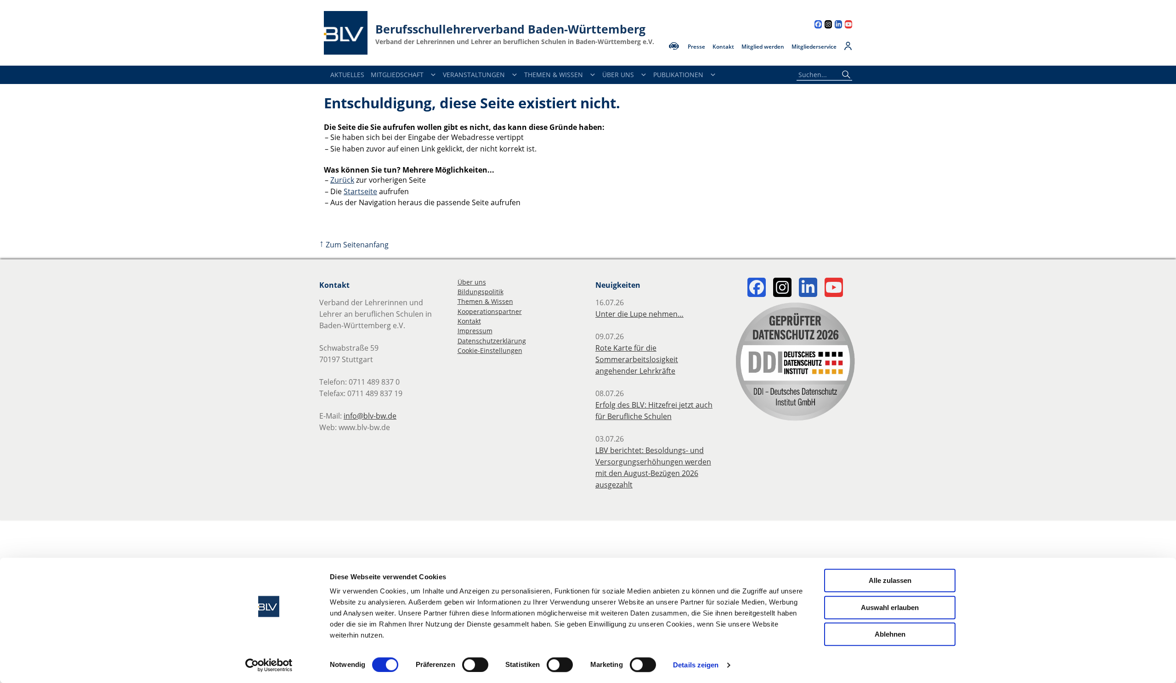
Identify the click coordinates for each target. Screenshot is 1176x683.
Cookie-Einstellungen (490, 350)
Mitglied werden (762, 46)
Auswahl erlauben (890, 607)
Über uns (472, 282)
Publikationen (678, 74)
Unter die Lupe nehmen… (639, 314)
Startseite (360, 191)
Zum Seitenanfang (354, 245)
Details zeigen (695, 665)
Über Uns (618, 74)
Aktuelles (347, 74)
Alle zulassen (890, 580)
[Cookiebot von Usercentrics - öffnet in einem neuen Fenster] (269, 665)
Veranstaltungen (474, 74)
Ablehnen (890, 634)
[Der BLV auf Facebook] (818, 25)
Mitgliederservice (814, 46)
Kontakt (723, 46)
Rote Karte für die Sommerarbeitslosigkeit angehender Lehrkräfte (636, 359)
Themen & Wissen (553, 74)
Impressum (475, 330)
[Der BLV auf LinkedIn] (838, 25)
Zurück (342, 180)
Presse (696, 46)
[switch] (475, 664)
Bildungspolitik (480, 291)
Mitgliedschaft (397, 74)
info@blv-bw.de (370, 416)
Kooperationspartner (490, 311)
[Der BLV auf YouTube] (848, 25)
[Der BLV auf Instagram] (828, 25)
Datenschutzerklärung (492, 340)
